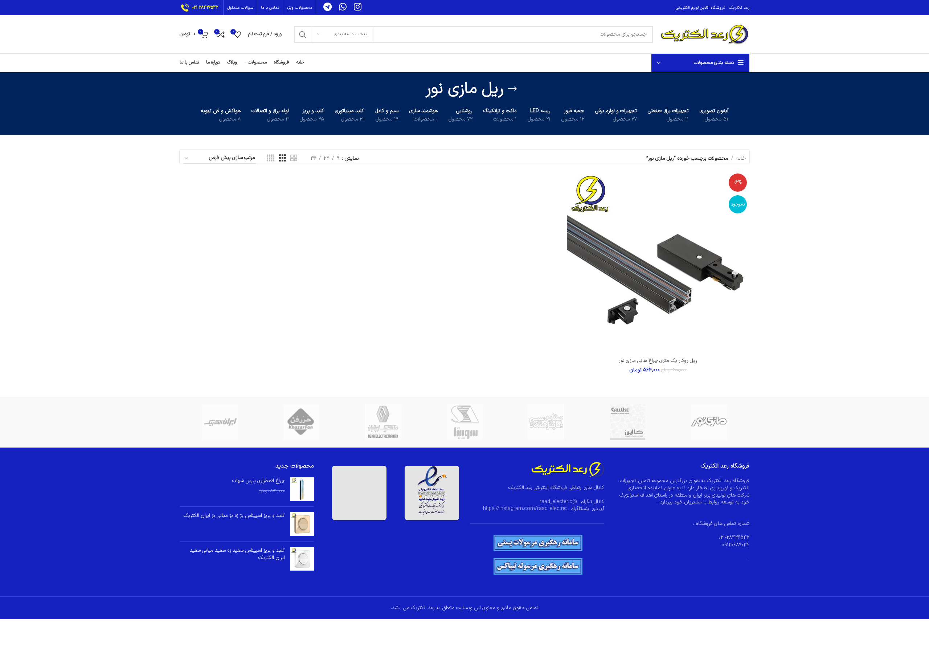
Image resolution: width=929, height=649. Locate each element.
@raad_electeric (558, 502)
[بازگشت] (512, 89)
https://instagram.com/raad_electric (525, 509)
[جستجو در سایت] (302, 34)
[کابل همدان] (545, 422)
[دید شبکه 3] (282, 158)
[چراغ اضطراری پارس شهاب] (302, 489)
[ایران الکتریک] (220, 422)
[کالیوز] (627, 422)
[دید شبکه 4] (270, 158)
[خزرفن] (301, 422)
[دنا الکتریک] (383, 422)
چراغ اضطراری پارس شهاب (258, 481)
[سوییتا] (464, 422)
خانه (741, 158)
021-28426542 (205, 7)
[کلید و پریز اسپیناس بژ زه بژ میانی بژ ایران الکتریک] (302, 524)
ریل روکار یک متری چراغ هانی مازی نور (658, 360)
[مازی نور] (708, 422)
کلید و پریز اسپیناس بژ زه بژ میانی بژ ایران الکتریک (234, 515)
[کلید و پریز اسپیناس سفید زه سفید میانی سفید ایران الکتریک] (302, 559)
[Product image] (658, 262)
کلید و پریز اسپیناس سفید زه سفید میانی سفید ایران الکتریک (237, 554)
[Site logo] (704, 34)
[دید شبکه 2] (293, 158)
